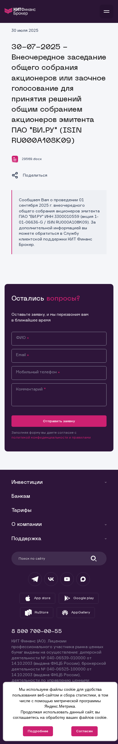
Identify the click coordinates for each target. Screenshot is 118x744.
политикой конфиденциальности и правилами (51, 437)
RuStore (41, 612)
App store (42, 598)
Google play (83, 598)
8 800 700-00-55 (36, 631)
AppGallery (80, 612)
